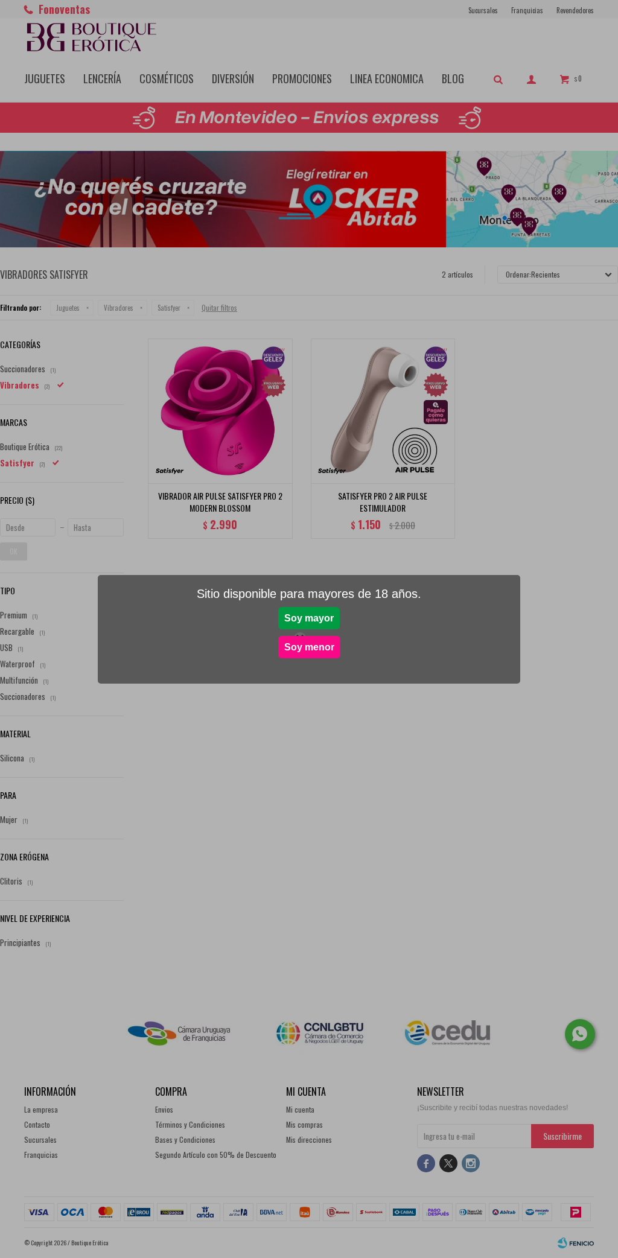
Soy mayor (309, 618)
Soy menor (309, 647)
